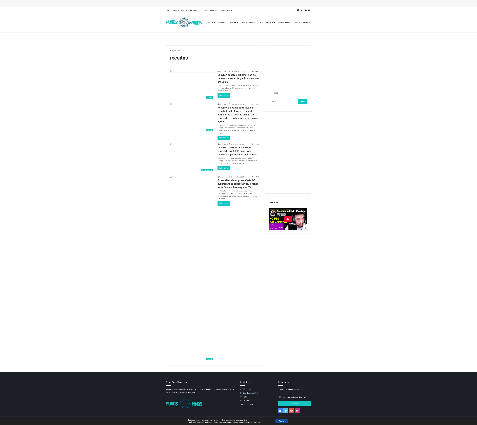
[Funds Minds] (184, 22)
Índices (233, 23)
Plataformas (284, 23)
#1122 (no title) (173, 10)
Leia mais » (223, 95)
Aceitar (282, 421)
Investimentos (266, 23)
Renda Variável (301, 23)
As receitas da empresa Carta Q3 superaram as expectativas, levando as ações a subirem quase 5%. (238, 184)
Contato (204, 10)
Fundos (209, 23)
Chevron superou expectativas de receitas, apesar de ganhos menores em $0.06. (238, 78)
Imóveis (221, 23)
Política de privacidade (190, 10)
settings (257, 422)
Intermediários (248, 23)
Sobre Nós (214, 10)
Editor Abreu (223, 71)
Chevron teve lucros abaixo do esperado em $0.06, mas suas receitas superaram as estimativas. (238, 151)
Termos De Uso (226, 10)
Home (173, 50)
